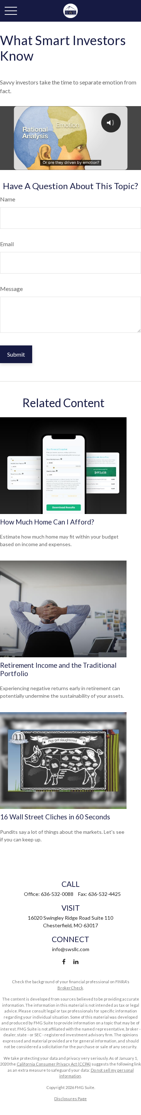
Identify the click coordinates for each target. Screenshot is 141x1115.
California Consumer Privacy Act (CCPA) (54, 1064)
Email (7, 243)
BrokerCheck (70, 987)
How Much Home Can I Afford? (47, 522)
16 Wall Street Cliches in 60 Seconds (55, 817)
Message (11, 288)
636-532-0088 (57, 894)
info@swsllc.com (70, 949)
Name (7, 199)
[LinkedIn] (76, 961)
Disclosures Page (70, 1098)
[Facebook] (64, 961)
